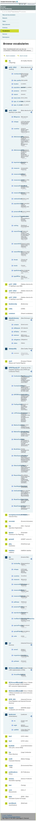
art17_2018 (12, 297)
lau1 (10, 736)
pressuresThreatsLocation (17, 216)
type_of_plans (17, 105)
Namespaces (5, 37)
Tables (4, 21)
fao (10, 526)
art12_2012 (12, 67)
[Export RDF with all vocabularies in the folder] (31, 69)
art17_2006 (12, 284)
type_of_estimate (17, 101)
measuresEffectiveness (17, 584)
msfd (10, 759)
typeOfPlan (17, 276)
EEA (10, 2)
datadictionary (14, 318)
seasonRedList (17, 251)
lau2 (10, 741)
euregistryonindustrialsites (15, 514)
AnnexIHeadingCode (17, 674)
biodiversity (13, 304)
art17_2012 (12, 291)
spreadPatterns (17, 631)
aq (10, 61)
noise (11, 765)
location (16, 84)
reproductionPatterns (17, 612)
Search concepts (23, 55)
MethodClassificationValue (17, 431)
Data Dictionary (15, 11)
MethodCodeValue (17, 439)
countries (16, 128)
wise (10, 796)
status (15, 343)
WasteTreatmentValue (17, 506)
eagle (15, 725)
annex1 (16, 649)
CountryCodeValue (17, 385)
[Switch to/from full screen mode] (25, 4)
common (12, 313)
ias (10, 557)
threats (16, 259)
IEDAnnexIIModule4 (15, 691)
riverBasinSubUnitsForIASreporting (17, 618)
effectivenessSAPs (17, 150)
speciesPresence (17, 625)
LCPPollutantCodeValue (17, 413)
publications (13, 772)
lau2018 (11, 746)
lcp (10, 752)
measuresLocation (17, 180)
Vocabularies (6, 31)
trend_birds (17, 98)
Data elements (6, 24)
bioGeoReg (17, 563)
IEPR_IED (12, 699)
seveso (11, 778)
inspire (11, 708)
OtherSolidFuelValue (17, 465)
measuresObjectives (17, 596)
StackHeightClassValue (17, 486)
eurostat (12, 521)
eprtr (10, 361)
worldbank (12, 803)
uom (10, 790)
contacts (16, 324)
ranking (16, 225)
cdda (10, 309)
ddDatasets (17, 328)
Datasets (4, 18)
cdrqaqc (16, 121)
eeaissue (16, 335)
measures (16, 168)
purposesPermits (17, 607)
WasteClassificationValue (17, 499)
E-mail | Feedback (7, 815)
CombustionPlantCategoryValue (17, 376)
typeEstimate (17, 270)
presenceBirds (17, 211)
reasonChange (17, 231)
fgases (11, 532)
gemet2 (11, 539)
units (15, 636)
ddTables (16, 331)
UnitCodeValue (17, 490)
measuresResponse (17, 193)
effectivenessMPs (17, 136)
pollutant (16, 661)
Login (22, 4)
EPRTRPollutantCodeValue (17, 394)
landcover (12, 714)
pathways (16, 602)
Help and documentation (8, 15)
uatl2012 (16, 729)
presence (16, 91)
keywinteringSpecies (17, 162)
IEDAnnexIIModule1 (15, 668)
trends (15, 265)
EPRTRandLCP (14, 368)
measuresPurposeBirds (17, 186)
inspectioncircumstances (17, 655)
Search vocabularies (10, 55)
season (16, 94)
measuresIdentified (17, 174)
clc (15, 721)
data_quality (17, 80)
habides (11, 550)
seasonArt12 (17, 243)
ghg (10, 544)
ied (10, 643)
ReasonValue (17, 475)
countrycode (17, 73)
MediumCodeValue (17, 425)
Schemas (4, 27)
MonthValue (17, 449)
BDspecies (17, 117)
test (10, 785)
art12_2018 (12, 110)
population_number (17, 87)
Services (4, 34)
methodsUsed (17, 198)
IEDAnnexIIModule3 (15, 682)
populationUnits (17, 203)
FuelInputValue (17, 404)
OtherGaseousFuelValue (17, 455)
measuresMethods (17, 590)
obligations (17, 339)
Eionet (9, 11)
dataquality (13, 348)
